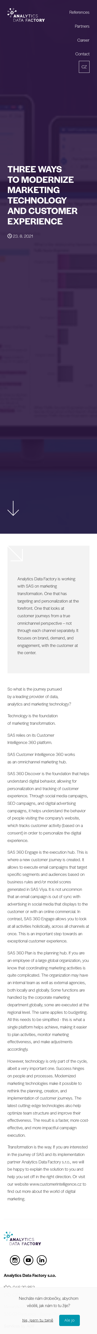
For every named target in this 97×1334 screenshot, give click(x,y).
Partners (82, 26)
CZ (84, 67)
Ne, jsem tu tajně (37, 1320)
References (79, 12)
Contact (82, 54)
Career (83, 40)
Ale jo (69, 1320)
